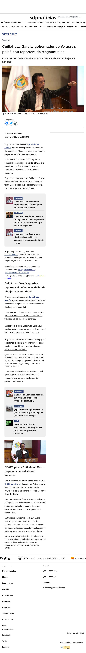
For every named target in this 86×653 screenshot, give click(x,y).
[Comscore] (78, 558)
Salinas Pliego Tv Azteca (33, 27)
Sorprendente (8, 613)
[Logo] (43, 18)
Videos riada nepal (10, 27)
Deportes (61, 22)
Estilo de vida (50, 22)
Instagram (6, 647)
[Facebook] (6, 123)
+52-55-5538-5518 (50, 571)
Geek (4, 625)
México (21, 22)
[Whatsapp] (15, 123)
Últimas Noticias (10, 22)
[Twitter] (11, 123)
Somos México (54, 27)
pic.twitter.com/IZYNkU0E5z (16, 273)
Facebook (6, 635)
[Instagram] (9, 558)
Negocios (70, 22)
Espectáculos (8, 619)
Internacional (31, 22)
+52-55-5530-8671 (50, 577)
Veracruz (6, 40)
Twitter (4, 641)
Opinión (41, 22)
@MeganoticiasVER (26, 270)
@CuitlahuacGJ (11, 254)
